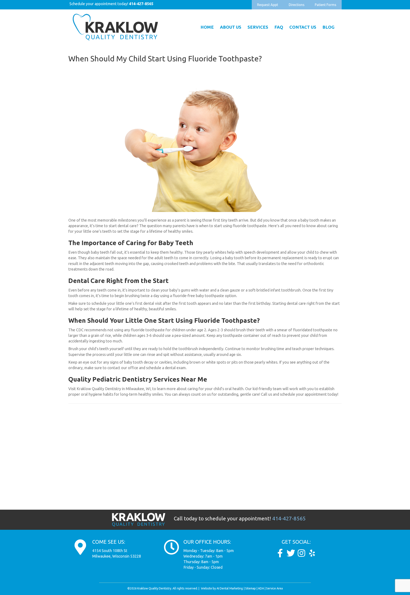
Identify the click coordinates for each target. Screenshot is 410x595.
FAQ (278, 27)
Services (257, 27)
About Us (230, 27)
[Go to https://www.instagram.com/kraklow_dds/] (301, 553)
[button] (267, 4)
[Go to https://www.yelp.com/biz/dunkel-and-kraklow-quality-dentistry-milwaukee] (312, 553)
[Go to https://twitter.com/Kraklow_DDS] (291, 553)
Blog (328, 27)
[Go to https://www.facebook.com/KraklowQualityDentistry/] (280, 553)
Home (207, 27)
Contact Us (302, 27)
